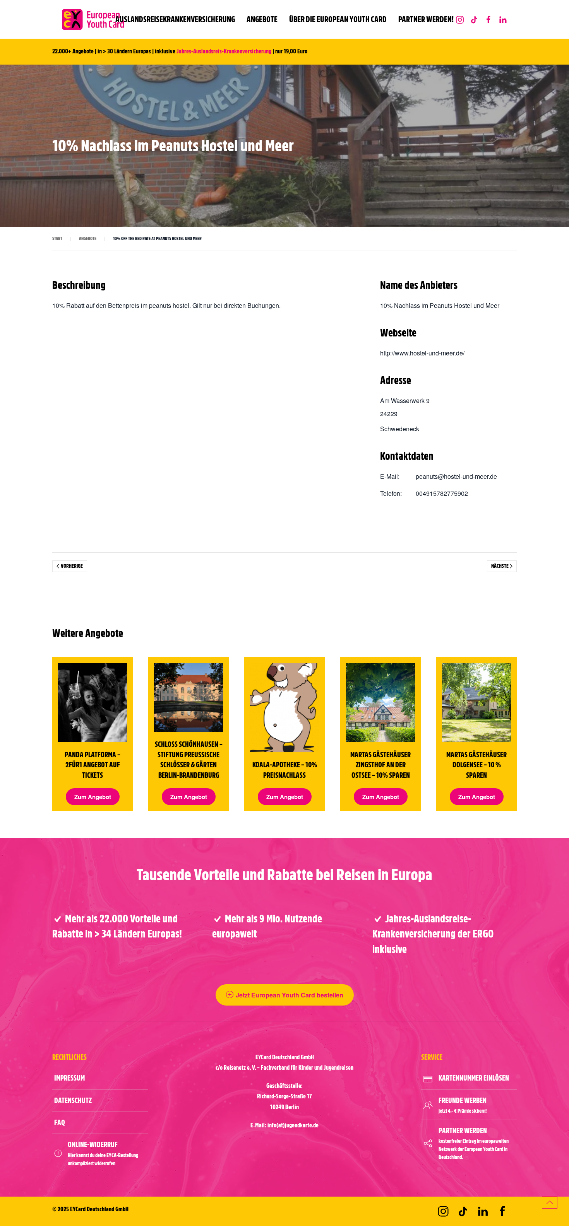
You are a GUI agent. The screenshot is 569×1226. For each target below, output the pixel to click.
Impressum (69, 1078)
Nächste (500, 566)
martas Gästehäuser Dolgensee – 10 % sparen (476, 765)
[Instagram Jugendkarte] (460, 19)
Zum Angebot (92, 796)
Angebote (262, 19)
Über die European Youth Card (338, 19)
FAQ (59, 1122)
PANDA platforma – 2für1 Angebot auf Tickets (92, 765)
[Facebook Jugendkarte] (488, 19)
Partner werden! (426, 19)
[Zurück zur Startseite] (93, 19)
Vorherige (72, 566)
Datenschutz (73, 1100)
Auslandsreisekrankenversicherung (175, 19)
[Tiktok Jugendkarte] (463, 1211)
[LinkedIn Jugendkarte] (503, 19)
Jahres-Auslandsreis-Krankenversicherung (224, 51)
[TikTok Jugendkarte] (474, 19)
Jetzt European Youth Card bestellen (289, 994)
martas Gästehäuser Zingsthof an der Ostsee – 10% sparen (380, 765)
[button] (549, 1202)
